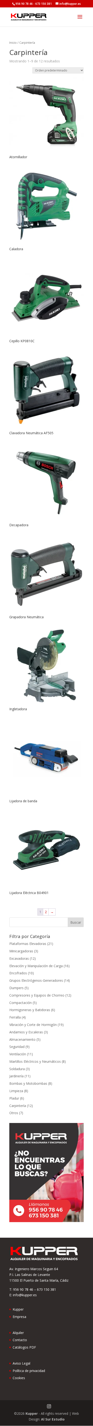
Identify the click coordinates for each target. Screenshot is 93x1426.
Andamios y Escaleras (26, 1032)
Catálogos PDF (24, 1347)
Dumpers (16, 988)
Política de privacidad (29, 1370)
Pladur (14, 1098)
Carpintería (17, 1105)
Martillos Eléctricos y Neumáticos (35, 1061)
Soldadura (17, 1069)
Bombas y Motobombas (28, 1083)
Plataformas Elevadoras (27, 943)
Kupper (18, 1309)
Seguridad (17, 1046)
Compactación (20, 1002)
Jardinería (16, 1076)
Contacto (20, 1340)
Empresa (19, 1316)
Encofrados (18, 973)
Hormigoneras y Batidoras (29, 1010)
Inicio (13, 42)
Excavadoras (19, 958)
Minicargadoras (21, 951)
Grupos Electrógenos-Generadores (36, 980)
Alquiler (18, 1332)
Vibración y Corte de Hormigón (33, 1024)
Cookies (19, 1378)
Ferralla (15, 1017)
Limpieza (16, 1091)
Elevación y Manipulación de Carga (36, 966)
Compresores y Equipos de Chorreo (36, 995)
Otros (13, 1113)
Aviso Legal (21, 1363)
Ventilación (17, 1054)
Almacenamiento (22, 1039)
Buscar (75, 922)
